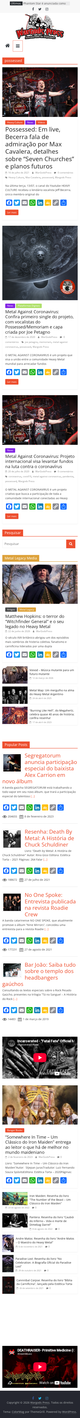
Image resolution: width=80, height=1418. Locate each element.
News (30, 122)
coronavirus (15, 476)
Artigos (11, 609)
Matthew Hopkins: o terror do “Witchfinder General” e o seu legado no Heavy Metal (34, 621)
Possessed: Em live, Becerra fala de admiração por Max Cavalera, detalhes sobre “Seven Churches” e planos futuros (39, 147)
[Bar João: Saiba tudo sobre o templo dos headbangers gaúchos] (13, 963)
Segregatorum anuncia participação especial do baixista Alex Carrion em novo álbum (39, 768)
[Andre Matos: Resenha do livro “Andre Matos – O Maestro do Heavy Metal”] (8, 1237)
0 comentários (65, 172)
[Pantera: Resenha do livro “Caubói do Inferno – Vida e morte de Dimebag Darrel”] (15, 1215)
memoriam (45, 342)
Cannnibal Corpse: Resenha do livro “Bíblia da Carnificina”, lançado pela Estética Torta (44, 1282)
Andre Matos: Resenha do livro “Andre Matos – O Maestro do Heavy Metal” (45, 1240)
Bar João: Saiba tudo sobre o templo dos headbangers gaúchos (39, 974)
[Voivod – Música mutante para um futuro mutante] (15, 668)
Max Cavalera (32, 177)
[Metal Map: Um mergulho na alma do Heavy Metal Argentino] (15, 688)
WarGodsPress (43, 172)
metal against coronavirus (47, 476)
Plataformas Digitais (29, 305)
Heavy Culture (15, 122)
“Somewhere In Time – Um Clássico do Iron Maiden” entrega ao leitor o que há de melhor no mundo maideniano (38, 1144)
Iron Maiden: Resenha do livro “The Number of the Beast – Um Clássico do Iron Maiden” (50, 1199)
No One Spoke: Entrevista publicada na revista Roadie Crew (50, 904)
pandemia (68, 476)
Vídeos (41, 122)
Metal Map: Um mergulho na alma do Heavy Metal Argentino (52, 692)
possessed (47, 177)
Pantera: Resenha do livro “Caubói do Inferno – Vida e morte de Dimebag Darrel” (52, 1220)
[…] (32, 796)
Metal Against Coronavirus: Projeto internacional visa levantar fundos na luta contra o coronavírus (40, 461)
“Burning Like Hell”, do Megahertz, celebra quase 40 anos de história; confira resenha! (52, 714)
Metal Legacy (27, 609)
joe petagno (31, 342)
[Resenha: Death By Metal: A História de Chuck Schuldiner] (13, 830)
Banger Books (14, 1130)
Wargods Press (63, 177)
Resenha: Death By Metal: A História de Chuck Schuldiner (49, 838)
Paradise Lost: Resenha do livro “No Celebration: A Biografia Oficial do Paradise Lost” (43, 1262)
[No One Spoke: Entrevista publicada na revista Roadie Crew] (13, 894)
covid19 (27, 476)
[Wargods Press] (7, 46)
